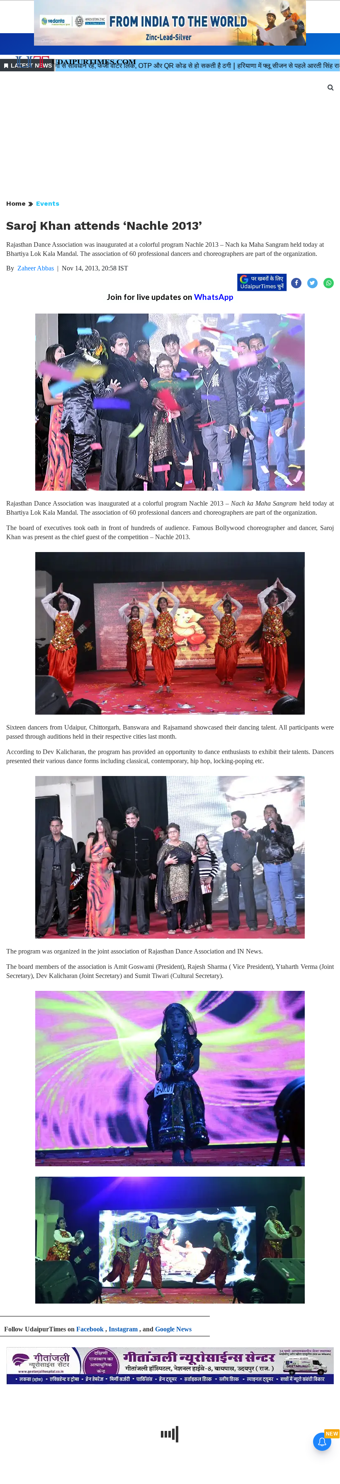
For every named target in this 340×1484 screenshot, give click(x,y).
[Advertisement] (170, 136)
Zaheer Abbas (35, 268)
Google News (173, 1329)
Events (47, 203)
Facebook (90, 1329)
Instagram (123, 1329)
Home (16, 203)
